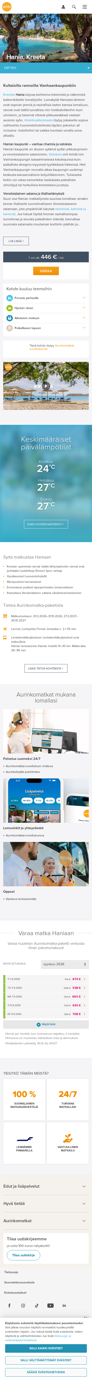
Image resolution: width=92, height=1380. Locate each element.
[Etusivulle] (7, 7)
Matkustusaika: (14, 963)
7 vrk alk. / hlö (46, 258)
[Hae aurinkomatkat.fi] (74, 7)
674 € (73, 979)
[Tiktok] (37, 1306)
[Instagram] (23, 1306)
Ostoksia (55, 154)
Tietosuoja (11, 1272)
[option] (46, 38)
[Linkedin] (64, 1306)
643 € (72, 1005)
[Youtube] (50, 1306)
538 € (72, 988)
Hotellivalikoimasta (38, 120)
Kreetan (9, 95)
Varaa (46, 271)
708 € (72, 1014)
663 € (72, 996)
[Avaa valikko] (85, 7)
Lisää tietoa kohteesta (44, 668)
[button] (46, 386)
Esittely (10, 68)
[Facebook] (9, 1306)
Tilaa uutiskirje (23, 1255)
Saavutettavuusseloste (19, 1282)
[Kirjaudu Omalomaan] (63, 7)
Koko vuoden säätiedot (44, 524)
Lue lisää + (16, 241)
